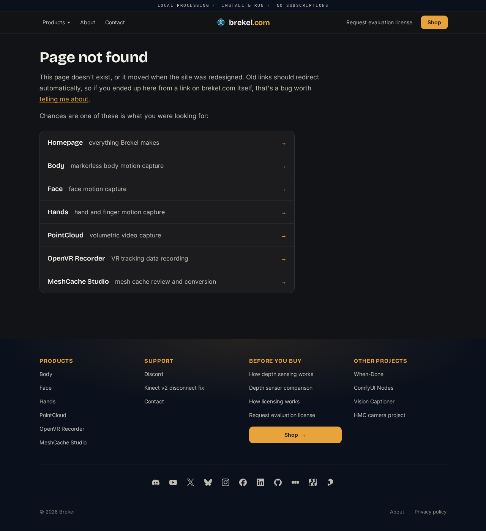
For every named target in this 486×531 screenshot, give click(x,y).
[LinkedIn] (260, 482)
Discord (153, 374)
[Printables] (330, 482)
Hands (47, 401)
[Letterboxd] (295, 482)
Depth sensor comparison (280, 387)
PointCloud (52, 415)
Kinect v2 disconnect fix (174, 387)
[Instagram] (225, 482)
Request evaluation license (379, 22)
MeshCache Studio (63, 442)
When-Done (379, 376)
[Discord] (155, 482)
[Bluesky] (208, 482)
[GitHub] (278, 482)
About (87, 22)
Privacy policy (431, 512)
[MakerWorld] (313, 482)
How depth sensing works (281, 374)
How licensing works (274, 401)
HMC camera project (380, 417)
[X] (190, 482)
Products (54, 22)
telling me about (63, 99)
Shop (434, 22)
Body (45, 374)
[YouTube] (173, 482)
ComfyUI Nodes (379, 389)
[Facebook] (243, 482)
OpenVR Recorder (61, 428)
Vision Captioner (379, 403)
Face (45, 387)
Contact (115, 22)
